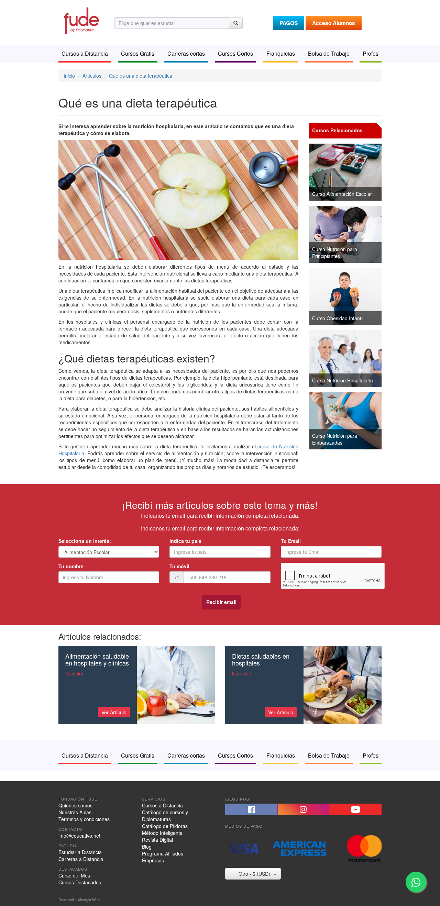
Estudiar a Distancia (80, 852)
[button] (251, 809)
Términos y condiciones (84, 819)
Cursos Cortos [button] (235, 53)
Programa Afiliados (162, 853)
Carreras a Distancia (80, 858)
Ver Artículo (113, 712)
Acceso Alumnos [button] (333, 23)
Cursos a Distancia (162, 805)
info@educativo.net (79, 835)
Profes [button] (370, 53)
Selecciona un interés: (84, 540)
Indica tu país (185, 540)
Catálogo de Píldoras (165, 826)
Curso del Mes (74, 875)
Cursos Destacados (79, 882)
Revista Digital (157, 839)
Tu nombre (71, 566)
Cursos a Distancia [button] (85, 53)
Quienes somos (75, 805)
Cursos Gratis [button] (137, 53)
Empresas (153, 860)
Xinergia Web (89, 899)
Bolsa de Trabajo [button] (329, 53)
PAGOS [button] (288, 23)
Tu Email (291, 540)
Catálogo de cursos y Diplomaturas (165, 816)
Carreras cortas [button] (186, 53)
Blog (147, 846)
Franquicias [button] (280, 53)
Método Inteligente (162, 832)
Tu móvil (179, 566)
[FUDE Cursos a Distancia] (81, 19)
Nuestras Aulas (74, 812)
